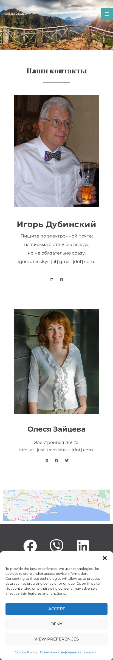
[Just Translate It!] (13, 14)
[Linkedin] (83, 546)
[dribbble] (30, 546)
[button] (105, 558)
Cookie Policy (26, 652)
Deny (56, 623)
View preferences (56, 639)
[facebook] (56, 546)
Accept (56, 608)
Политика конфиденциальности (68, 652)
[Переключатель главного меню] (107, 14)
